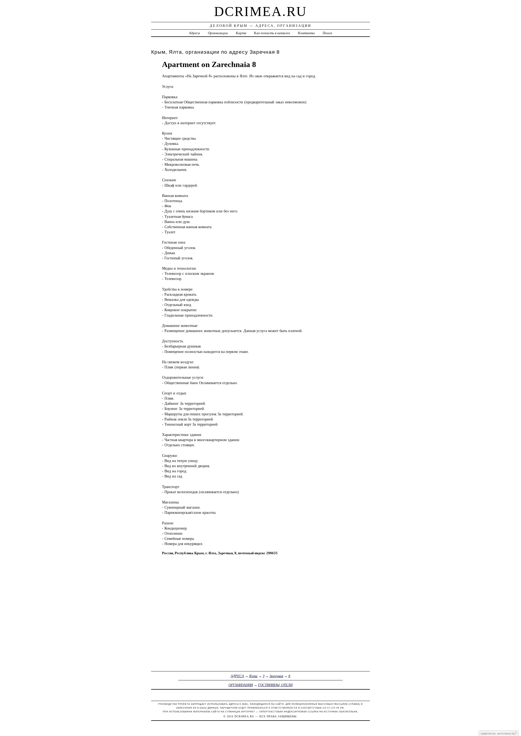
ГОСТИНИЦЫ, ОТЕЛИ (275, 685)
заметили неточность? (499, 733)
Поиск (327, 33)
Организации (218, 33)
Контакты (306, 33)
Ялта (253, 676)
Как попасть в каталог (272, 33)
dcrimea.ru (260, 11)
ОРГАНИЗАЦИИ (240, 685)
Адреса (194, 33)
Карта (241, 33)
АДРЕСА (237, 676)
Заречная (276, 676)
